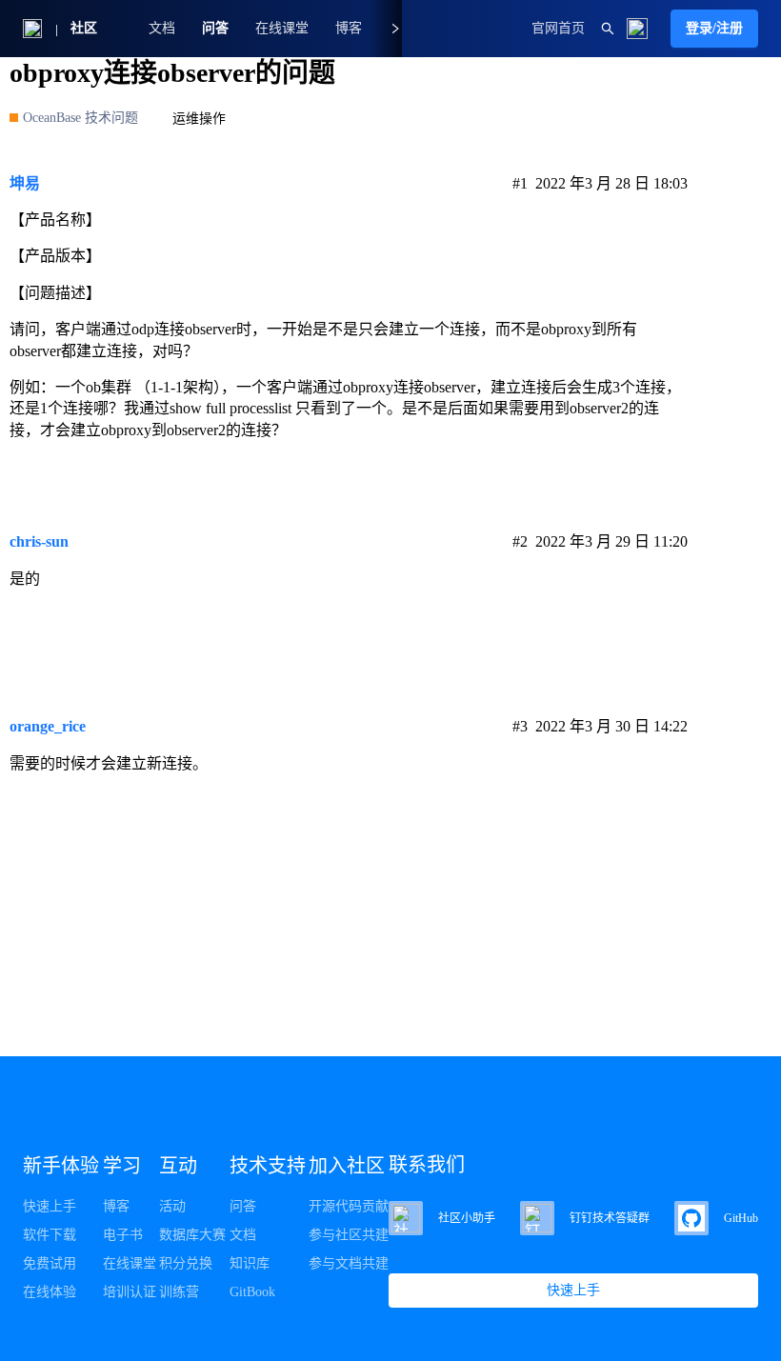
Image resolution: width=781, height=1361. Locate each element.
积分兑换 (185, 1263)
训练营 (179, 1292)
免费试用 (49, 1263)
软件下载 (49, 1235)
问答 (215, 28)
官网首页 (558, 28)
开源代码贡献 (349, 1206)
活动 (172, 1206)
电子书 (123, 1235)
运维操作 (199, 118)
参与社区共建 (349, 1235)
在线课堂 (282, 28)
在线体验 (49, 1292)
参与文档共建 (349, 1263)
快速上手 (49, 1206)
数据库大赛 (192, 1235)
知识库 (250, 1263)
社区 (83, 28)
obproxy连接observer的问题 (172, 73)
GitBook (252, 1292)
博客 (116, 1206)
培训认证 (129, 1292)
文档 (162, 28)
